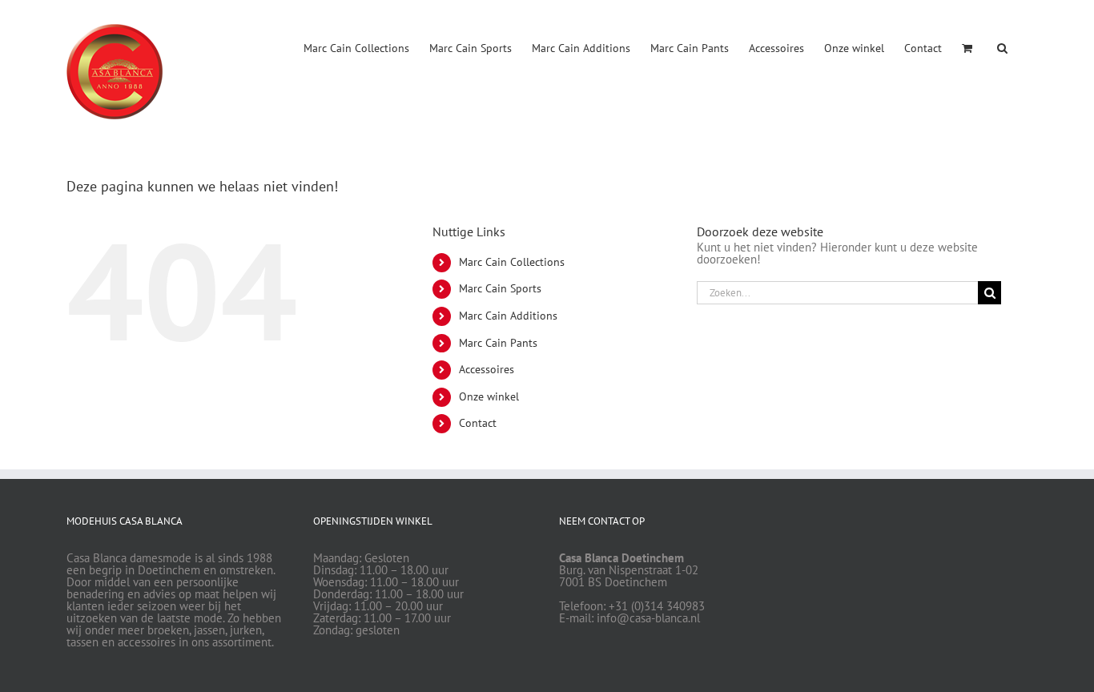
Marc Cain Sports (500, 288)
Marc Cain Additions (508, 315)
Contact (478, 423)
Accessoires (486, 369)
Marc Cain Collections (512, 262)
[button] (1002, 46)
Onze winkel (489, 396)
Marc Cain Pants (498, 343)
